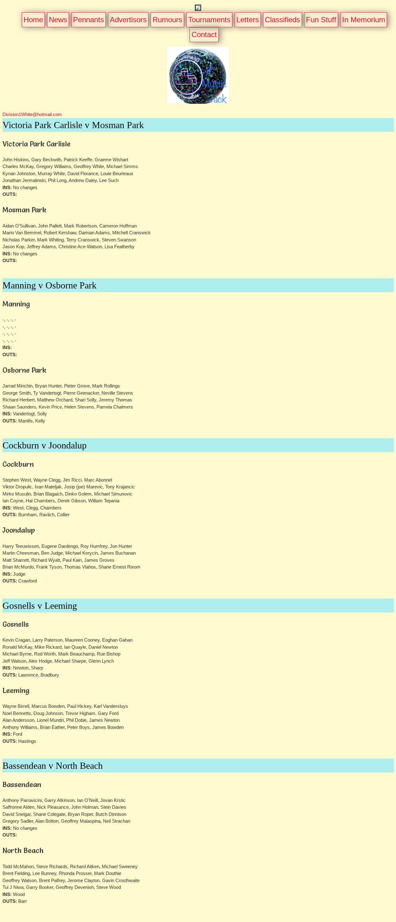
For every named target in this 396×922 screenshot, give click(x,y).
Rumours (167, 19)
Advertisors (128, 19)
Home (33, 19)
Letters (247, 19)
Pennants (88, 19)
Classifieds (282, 19)
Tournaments (209, 19)
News (58, 19)
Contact (204, 34)
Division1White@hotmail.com (32, 114)
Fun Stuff (321, 19)
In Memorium (363, 19)
